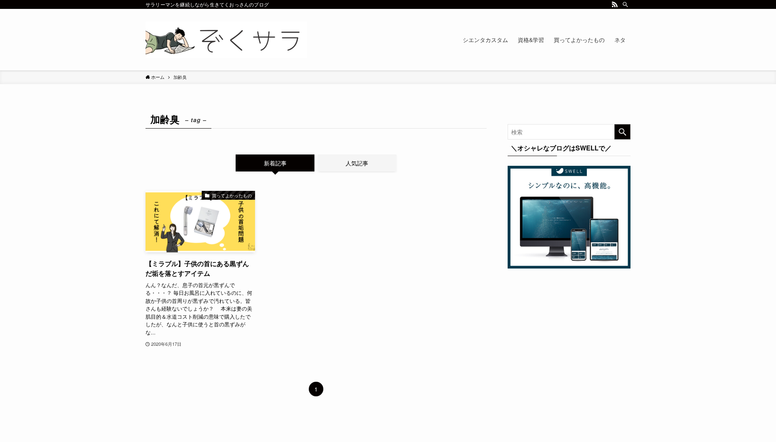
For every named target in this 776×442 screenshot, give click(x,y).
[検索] (625, 4)
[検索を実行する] (622, 132)
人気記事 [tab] (357, 163)
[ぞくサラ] (226, 39)
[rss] (614, 4)
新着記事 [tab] (275, 163)
